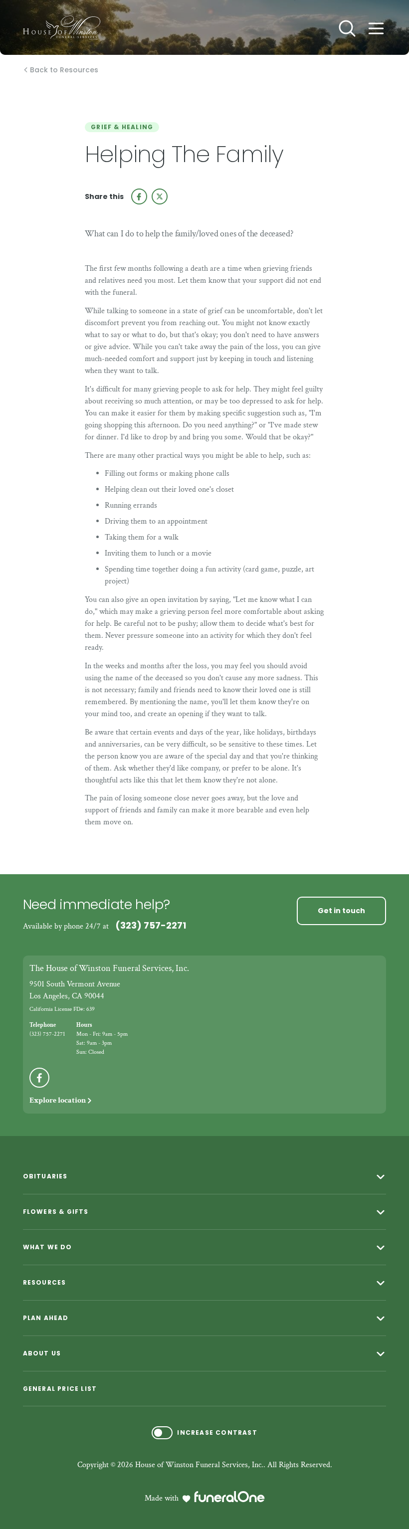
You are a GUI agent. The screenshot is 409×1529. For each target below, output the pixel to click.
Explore (57, 1100)
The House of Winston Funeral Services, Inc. (109, 968)
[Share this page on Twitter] (160, 196)
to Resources (64, 70)
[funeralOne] (229, 1496)
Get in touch (341, 911)
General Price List (60, 1388)
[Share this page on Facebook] (139, 196)
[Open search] (347, 28)
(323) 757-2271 (150, 925)
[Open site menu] (376, 28)
